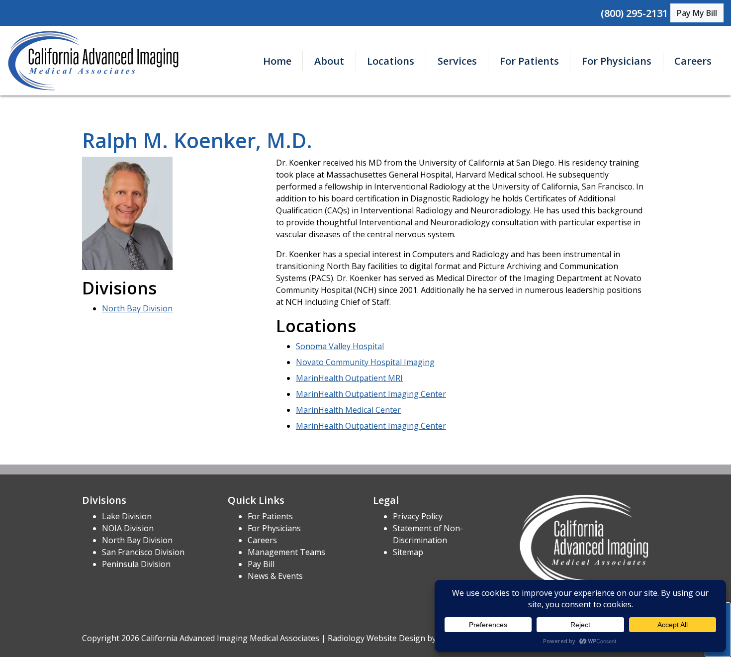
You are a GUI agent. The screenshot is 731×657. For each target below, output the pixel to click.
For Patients (529, 61)
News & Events (275, 575)
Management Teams (286, 552)
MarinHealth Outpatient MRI (349, 378)
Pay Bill (261, 564)
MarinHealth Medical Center (348, 409)
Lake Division (127, 516)
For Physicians (616, 61)
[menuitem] (277, 61)
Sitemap (408, 552)
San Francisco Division (143, 552)
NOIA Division (128, 528)
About (329, 61)
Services (457, 61)
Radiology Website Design (376, 638)
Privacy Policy (418, 516)
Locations (390, 61)
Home (277, 61)
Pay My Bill (697, 12)
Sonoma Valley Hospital (340, 346)
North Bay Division (137, 308)
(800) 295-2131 (634, 13)
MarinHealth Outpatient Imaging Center (371, 393)
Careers (693, 61)
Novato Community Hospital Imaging (365, 362)
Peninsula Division (136, 564)
